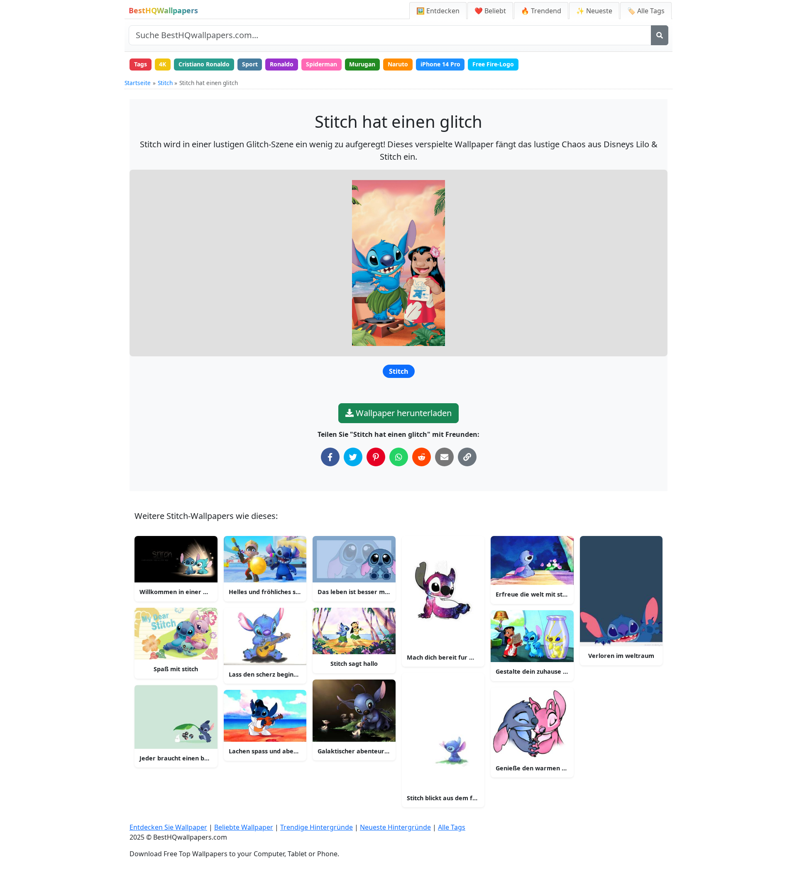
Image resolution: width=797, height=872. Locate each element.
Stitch (165, 83)
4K (162, 64)
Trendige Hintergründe (316, 827)
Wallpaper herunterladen (403, 413)
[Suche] (659, 35)
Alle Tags (451, 827)
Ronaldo (281, 64)
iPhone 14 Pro (440, 64)
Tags (140, 64)
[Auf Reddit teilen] (421, 457)
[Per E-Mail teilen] (444, 457)
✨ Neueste (594, 10)
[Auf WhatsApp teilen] (398, 457)
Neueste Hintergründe (395, 827)
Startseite (138, 83)
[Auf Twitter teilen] (353, 457)
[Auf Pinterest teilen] (376, 457)
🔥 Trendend (541, 10)
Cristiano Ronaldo (204, 64)
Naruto (398, 64)
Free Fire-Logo (493, 64)
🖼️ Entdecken (438, 10)
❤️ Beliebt (490, 10)
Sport (250, 64)
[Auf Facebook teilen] (330, 457)
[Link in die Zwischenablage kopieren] (467, 457)
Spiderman (321, 64)
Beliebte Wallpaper (243, 827)
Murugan (362, 64)
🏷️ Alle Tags (646, 10)
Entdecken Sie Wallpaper (168, 827)
